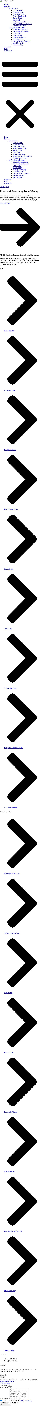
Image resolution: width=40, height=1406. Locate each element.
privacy (29, 1400)
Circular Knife (18, 10)
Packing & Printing (19, 37)
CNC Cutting (17, 33)
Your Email (4, 1387)
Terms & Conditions (7, 1381)
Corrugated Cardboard (20, 29)
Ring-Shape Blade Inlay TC (22, 24)
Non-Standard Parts (19, 26)
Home (6, 4)
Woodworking (18, 45)
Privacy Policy (5, 1383)
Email (2, 1375)
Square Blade (17, 18)
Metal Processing (18, 43)
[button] (20, 93)
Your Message (5, 1398)
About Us (7, 47)
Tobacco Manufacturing (21, 31)
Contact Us (8, 51)
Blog (6, 49)
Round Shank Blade (19, 16)
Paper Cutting (17, 35)
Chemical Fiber (18, 39)
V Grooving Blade (19, 22)
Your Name (4, 1385)
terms (21, 1400)
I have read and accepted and (17, 1400)
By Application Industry (17, 28)
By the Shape (13, 8)
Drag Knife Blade (19, 14)
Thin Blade (16, 20)
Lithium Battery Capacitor (21, 41)
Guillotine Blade (18, 12)
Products (7, 6)
